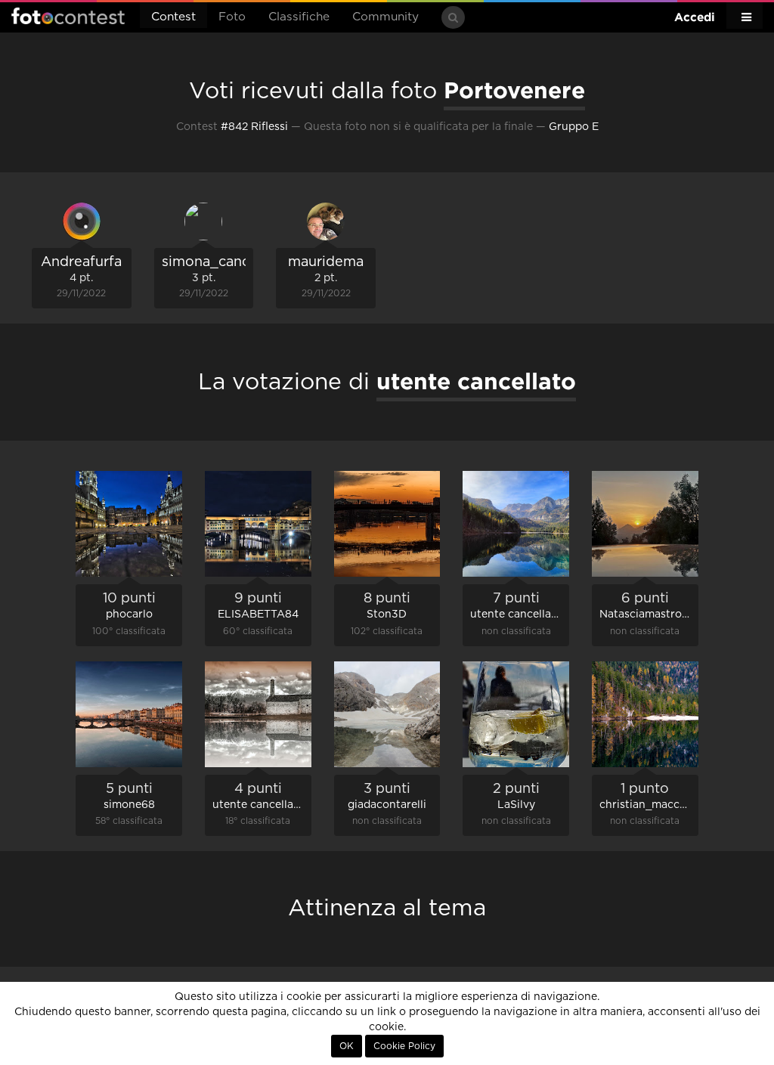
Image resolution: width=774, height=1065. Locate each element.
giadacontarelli (387, 805)
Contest (173, 17)
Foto (232, 17)
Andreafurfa (81, 262)
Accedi (694, 17)
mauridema (326, 262)
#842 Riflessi (254, 127)
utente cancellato (516, 614)
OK (346, 1046)
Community (385, 17)
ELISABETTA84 (258, 614)
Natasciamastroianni (653, 614)
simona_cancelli (215, 262)
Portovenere (514, 90)
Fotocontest (68, 16)
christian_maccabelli (653, 805)
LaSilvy (516, 805)
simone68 (129, 805)
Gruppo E (574, 127)
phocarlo (129, 614)
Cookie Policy (404, 1046)
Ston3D (387, 614)
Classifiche (299, 17)
